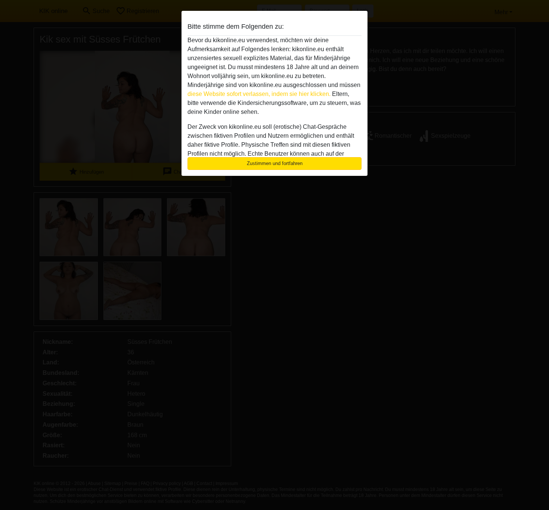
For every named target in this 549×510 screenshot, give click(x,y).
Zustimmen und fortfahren (275, 163)
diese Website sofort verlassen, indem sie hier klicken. (259, 94)
